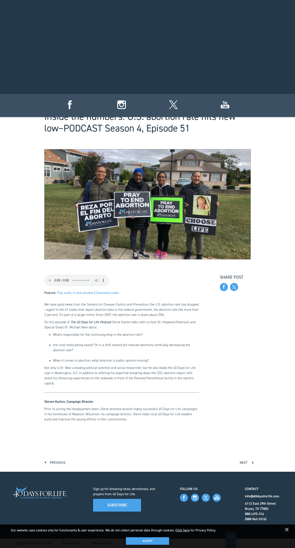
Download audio (107, 292)
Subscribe (117, 505)
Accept (147, 541)
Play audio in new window (75, 292)
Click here (182, 530)
